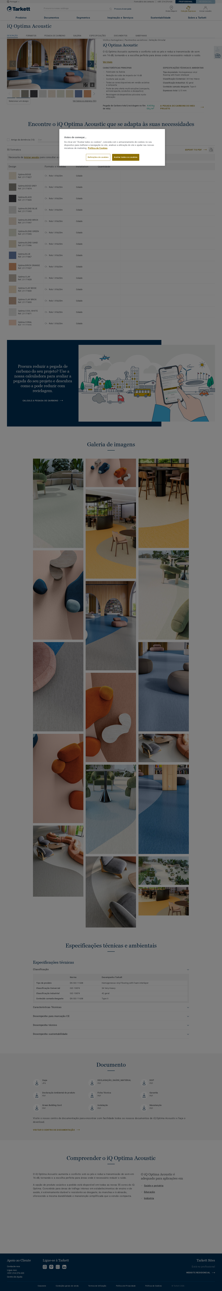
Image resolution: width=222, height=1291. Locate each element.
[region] (112, 147)
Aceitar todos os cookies (125, 157)
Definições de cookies (98, 157)
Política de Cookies (97, 148)
